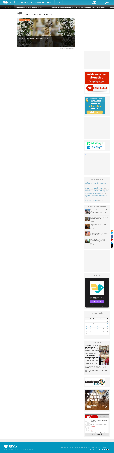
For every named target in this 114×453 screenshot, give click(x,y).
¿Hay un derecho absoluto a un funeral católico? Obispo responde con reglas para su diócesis (99, 226)
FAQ (70, 447)
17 (86, 328)
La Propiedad (75, 447)
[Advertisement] (97, 60)
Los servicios (82, 447)
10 (86, 326)
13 (97, 326)
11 (90, 326)
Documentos (50, 2)
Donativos (58, 2)
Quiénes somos (64, 447)
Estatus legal (94, 447)
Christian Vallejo (23, 44)
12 (93, 326)
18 (90, 328)
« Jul (86, 336)
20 (97, 328)
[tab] (91, 416)
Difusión (88, 447)
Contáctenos (106, 447)
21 (100, 328)
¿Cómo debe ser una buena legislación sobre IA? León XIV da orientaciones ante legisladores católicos (48, 7)
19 (93, 328)
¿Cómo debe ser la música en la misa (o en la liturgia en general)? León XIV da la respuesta (99, 218)
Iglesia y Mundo (39, 2)
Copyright (100, 447)
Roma (31, 2)
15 (103, 326)
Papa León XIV (24, 2)
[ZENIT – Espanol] (11, 2)
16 (107, 326)
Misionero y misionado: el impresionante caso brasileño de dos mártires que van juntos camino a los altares (98, 233)
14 (100, 326)
